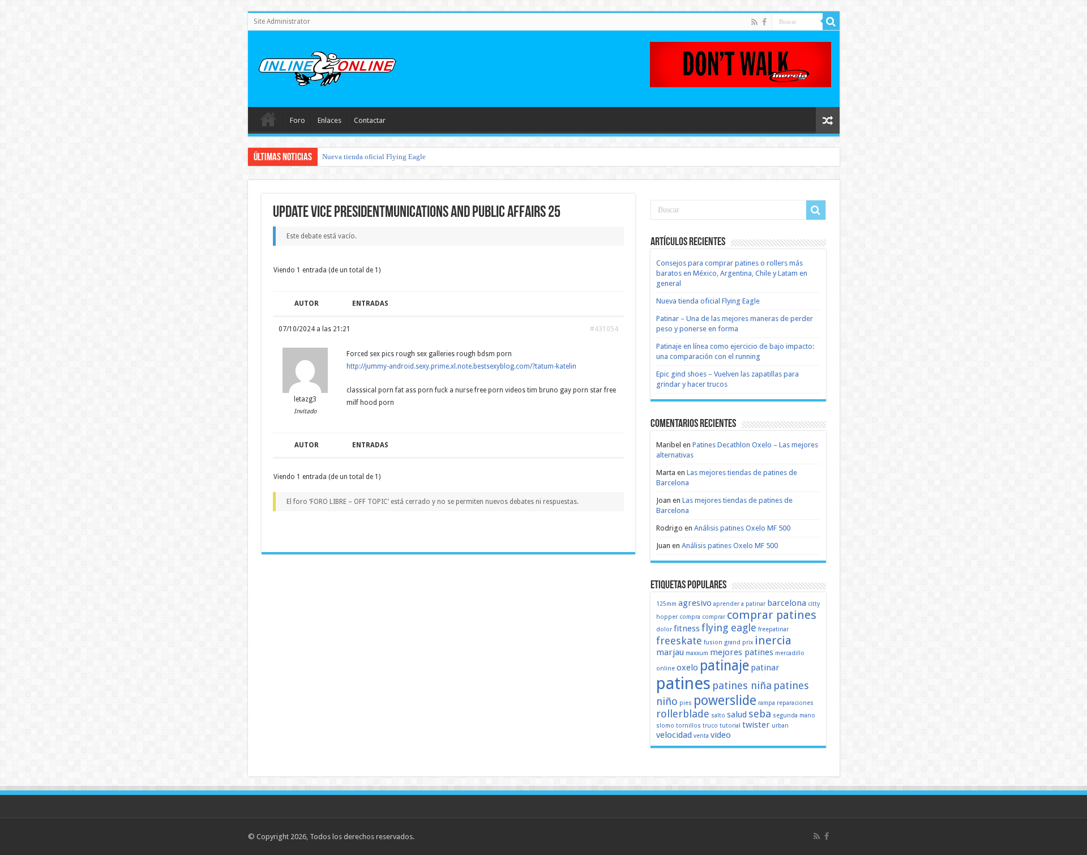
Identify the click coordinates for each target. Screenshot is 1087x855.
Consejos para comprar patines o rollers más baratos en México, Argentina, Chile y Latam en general (731, 273)
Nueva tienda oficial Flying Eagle (374, 156)
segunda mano (794, 715)
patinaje (724, 665)
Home (268, 119)
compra (689, 617)
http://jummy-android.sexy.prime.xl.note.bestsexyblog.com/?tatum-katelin (461, 366)
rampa (766, 703)
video (721, 735)
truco (710, 725)
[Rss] (754, 22)
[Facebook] (764, 22)
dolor (664, 629)
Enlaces (329, 120)
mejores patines (741, 652)
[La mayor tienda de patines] (740, 63)
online (665, 668)
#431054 (604, 329)
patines (683, 683)
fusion (713, 642)
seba (759, 714)
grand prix (738, 642)
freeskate (679, 641)
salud (737, 714)
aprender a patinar (739, 604)
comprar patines (771, 615)
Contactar (370, 120)
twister (756, 725)
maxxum (697, 653)
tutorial (730, 725)
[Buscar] (831, 21)
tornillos (688, 725)
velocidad (674, 735)
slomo (665, 725)
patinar (765, 667)
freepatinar (773, 629)
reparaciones (795, 703)
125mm (666, 604)
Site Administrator (282, 21)
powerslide (725, 700)
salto (718, 715)
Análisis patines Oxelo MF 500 (742, 528)
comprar (713, 617)
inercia (773, 640)
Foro (297, 120)
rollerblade (682, 714)
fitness (687, 628)
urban (780, 725)
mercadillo (789, 653)
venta (701, 735)
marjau (670, 652)
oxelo (687, 667)
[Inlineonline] (327, 66)
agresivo (695, 603)
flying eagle (728, 628)
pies (685, 703)
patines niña (742, 685)
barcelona (786, 603)
